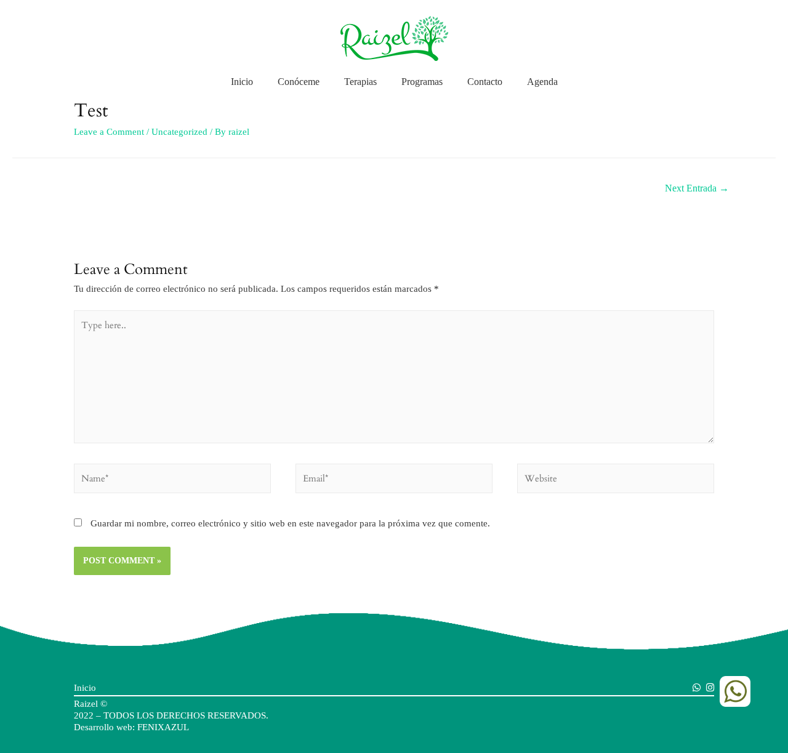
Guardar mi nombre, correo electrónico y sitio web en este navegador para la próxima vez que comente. (290, 523)
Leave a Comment (109, 132)
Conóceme (299, 81)
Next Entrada (697, 188)
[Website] (615, 481)
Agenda (542, 81)
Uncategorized (179, 132)
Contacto (484, 81)
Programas (422, 81)
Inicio (242, 81)
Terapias (360, 81)
